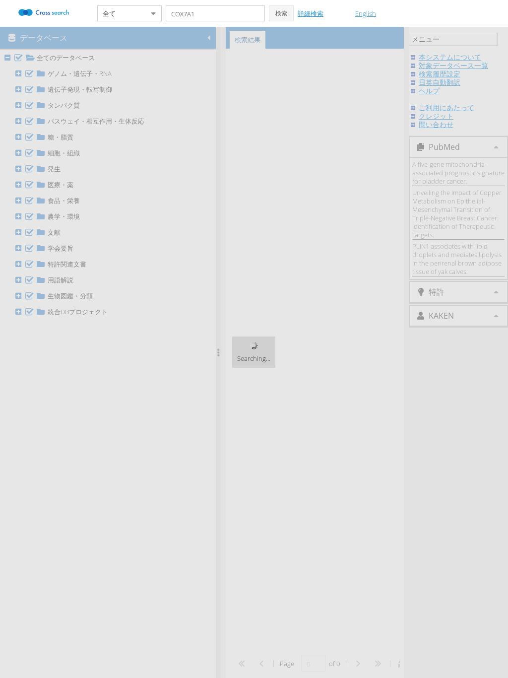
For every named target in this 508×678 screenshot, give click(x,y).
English (365, 13)
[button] (281, 13)
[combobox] (121, 13)
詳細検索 (310, 13)
